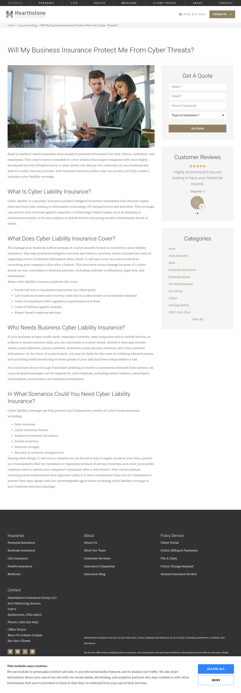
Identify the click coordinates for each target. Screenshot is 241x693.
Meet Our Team (95, 550)
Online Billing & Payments (179, 550)
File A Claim (169, 558)
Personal (47, 3)
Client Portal (165, 3)
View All (197, 319)
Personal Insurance (21, 542)
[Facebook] (17, 651)
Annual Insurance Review (179, 574)
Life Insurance (18, 558)
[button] (195, 213)
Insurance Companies (99, 566)
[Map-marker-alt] (10, 651)
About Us (90, 542)
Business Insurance (21, 550)
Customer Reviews (97, 558)
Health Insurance (20, 566)
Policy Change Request (177, 566)
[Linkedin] (32, 651)
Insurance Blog (27, 25)
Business (15, 3)
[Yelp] (25, 651)
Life (74, 3)
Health (100, 3)
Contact (226, 3)
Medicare (129, 3)
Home (11, 25)
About (198, 3)
